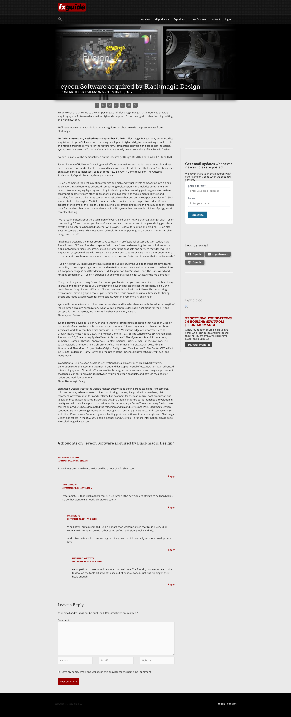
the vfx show (198, 19)
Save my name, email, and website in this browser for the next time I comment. (107, 671)
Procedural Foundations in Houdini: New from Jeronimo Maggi (208, 321)
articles (145, 19)
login (228, 19)
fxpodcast (180, 19)
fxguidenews (220, 254)
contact (215, 19)
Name (191, 198)
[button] (60, 19)
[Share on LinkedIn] (103, 105)
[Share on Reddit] (116, 105)
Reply (171, 476)
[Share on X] (135, 105)
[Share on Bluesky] (109, 105)
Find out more (196, 345)
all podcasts (162, 19)
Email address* (197, 185)
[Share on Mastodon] (128, 105)
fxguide (196, 254)
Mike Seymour (69, 484)
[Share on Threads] (122, 105)
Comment (64, 620)
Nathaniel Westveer (69, 457)
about (221, 703)
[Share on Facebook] (97, 105)
